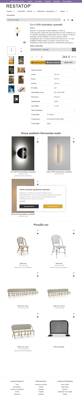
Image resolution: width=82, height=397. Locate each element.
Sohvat (17, 392)
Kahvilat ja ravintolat (17, 1)
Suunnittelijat (67, 1)
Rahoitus (65, 389)
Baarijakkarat (17, 387)
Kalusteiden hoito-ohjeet (65, 392)
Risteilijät (57, 1)
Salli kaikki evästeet (53, 206)
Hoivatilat (38, 1)
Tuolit (17, 384)
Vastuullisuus (65, 387)
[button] (53, 70)
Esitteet (65, 394)
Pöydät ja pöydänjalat (16, 389)
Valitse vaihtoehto (36, 46)
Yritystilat (48, 1)
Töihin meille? (65, 384)
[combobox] (53, 49)
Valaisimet (17, 394)
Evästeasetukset (29, 206)
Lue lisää (22, 201)
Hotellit (29, 1)
